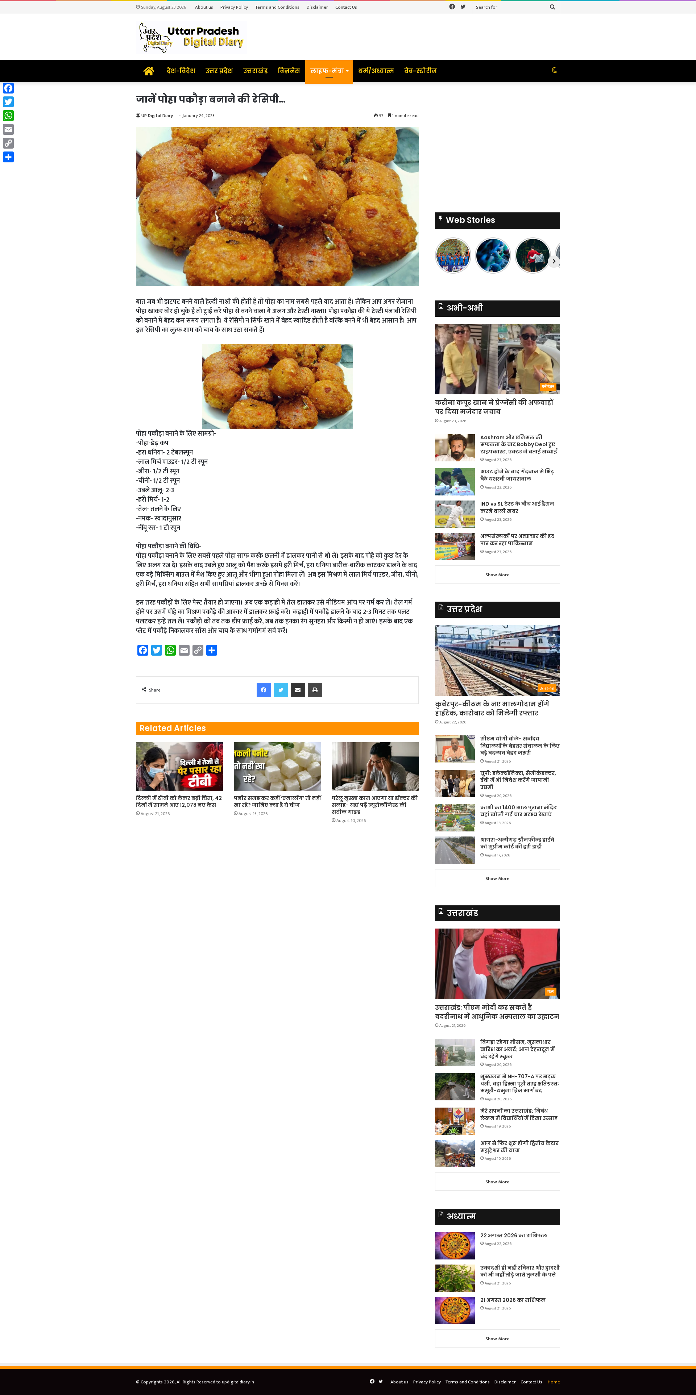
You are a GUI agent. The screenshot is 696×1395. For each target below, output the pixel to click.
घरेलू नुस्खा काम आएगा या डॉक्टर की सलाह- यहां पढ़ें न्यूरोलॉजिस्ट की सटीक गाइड (375, 804)
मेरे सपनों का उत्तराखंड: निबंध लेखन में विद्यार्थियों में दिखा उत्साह (519, 1114)
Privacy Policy (234, 7)
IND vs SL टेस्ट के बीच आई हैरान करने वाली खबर (517, 507)
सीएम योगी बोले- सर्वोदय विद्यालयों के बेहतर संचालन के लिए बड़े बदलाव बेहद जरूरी (520, 745)
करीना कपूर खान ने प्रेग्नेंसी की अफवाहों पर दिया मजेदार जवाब (494, 407)
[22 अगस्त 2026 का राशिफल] (455, 1245)
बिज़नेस (289, 71)
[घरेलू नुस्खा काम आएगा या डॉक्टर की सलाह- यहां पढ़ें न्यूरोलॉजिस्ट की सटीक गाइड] (375, 766)
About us (204, 7)
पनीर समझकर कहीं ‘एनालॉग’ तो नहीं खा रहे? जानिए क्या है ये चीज (277, 801)
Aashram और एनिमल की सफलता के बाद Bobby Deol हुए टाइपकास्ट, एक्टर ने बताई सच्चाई (518, 444)
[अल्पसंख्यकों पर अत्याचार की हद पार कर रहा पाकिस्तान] (455, 546)
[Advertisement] (497, 143)
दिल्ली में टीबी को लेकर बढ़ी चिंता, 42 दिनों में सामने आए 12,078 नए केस (179, 801)
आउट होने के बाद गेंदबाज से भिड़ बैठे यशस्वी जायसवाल (517, 475)
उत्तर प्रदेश (219, 71)
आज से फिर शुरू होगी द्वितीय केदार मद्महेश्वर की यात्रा (519, 1146)
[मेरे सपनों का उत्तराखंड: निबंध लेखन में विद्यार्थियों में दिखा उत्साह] (455, 1121)
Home (554, 1382)
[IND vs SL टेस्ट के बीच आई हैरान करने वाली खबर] (455, 514)
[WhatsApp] (8, 116)
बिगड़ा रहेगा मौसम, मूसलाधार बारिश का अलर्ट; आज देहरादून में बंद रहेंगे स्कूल (517, 1049)
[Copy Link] (8, 143)
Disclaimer (317, 7)
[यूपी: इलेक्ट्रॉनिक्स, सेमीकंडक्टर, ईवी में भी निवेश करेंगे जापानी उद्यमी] (455, 783)
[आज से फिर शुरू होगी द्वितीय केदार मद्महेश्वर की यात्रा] (455, 1153)
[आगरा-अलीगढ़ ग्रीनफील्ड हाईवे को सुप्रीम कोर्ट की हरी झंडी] (455, 850)
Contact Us (346, 7)
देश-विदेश (181, 71)
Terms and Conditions (277, 7)
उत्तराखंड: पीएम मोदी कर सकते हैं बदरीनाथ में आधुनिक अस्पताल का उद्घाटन (497, 1012)
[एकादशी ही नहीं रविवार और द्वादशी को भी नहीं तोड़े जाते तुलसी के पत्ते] (455, 1278)
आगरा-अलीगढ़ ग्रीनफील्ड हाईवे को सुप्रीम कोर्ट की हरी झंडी (517, 843)
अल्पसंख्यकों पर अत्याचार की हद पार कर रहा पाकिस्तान (517, 539)
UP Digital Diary (157, 115)
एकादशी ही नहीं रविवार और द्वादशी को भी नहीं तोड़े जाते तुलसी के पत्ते (520, 1271)
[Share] (8, 157)
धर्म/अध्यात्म (376, 71)
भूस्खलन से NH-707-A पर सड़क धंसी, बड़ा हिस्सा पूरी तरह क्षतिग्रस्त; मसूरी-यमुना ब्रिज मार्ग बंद (519, 1083)
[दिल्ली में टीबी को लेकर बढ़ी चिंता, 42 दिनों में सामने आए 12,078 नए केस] (179, 766)
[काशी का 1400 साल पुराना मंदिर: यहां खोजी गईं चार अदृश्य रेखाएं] (455, 817)
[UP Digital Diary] (191, 37)
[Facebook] (8, 88)
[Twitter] (8, 102)
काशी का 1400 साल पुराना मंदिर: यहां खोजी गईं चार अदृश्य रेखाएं (519, 811)
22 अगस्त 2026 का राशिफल (513, 1235)
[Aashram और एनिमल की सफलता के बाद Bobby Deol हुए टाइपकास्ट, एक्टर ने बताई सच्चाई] (455, 447)
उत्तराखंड (255, 71)
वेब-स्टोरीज (420, 71)
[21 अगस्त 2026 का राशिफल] (455, 1310)
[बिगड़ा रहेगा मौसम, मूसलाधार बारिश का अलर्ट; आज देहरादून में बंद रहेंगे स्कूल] (455, 1052)
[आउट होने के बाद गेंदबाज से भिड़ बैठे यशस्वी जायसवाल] (455, 481)
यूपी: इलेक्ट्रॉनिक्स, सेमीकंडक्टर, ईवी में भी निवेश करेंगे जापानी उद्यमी (518, 780)
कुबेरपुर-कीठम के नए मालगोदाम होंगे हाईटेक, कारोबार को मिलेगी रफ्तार (492, 708)
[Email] (8, 129)
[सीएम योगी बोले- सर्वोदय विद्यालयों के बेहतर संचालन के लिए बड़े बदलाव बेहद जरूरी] (455, 749)
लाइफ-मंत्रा (327, 71)
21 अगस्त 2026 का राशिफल (513, 1300)
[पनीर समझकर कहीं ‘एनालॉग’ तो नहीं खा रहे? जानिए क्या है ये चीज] (277, 766)
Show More (497, 575)
